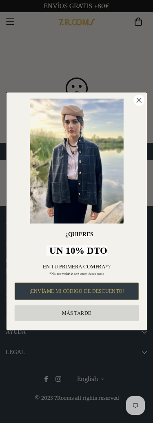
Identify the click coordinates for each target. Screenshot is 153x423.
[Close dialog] (138, 100)
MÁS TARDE (76, 313)
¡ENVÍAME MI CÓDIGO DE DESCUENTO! (76, 291)
